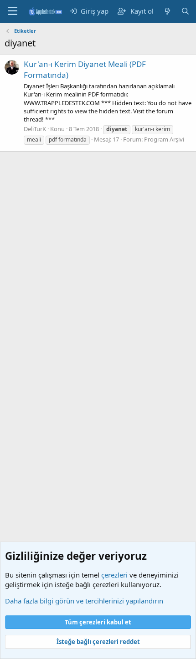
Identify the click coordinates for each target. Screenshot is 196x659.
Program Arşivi (164, 139)
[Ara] (185, 11)
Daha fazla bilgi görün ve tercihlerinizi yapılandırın (84, 600)
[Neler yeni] (167, 11)
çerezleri (114, 574)
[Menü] (12, 11)
